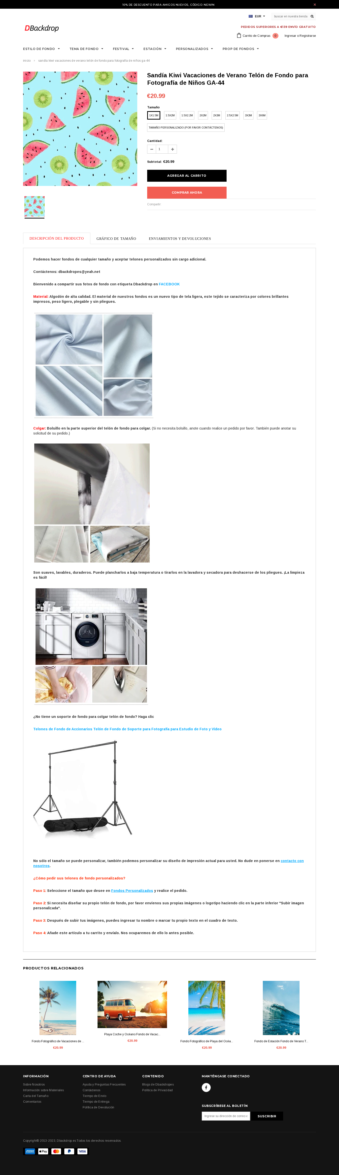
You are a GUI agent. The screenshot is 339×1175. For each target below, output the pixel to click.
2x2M (203, 115)
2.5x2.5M (232, 115)
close (315, 4)
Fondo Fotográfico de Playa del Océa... (206, 1041)
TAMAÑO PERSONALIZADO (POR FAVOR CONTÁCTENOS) (186, 127)
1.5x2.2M (187, 115)
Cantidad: (155, 141)
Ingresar (290, 36)
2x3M (216, 115)
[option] (80, 129)
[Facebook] (206, 1087)
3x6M (262, 115)
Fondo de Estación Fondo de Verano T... (281, 1041)
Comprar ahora (187, 192)
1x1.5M (153, 115)
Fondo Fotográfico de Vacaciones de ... (58, 1041)
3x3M (248, 115)
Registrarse (308, 36)
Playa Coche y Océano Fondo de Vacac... (132, 1034)
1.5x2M (170, 115)
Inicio (27, 60)
